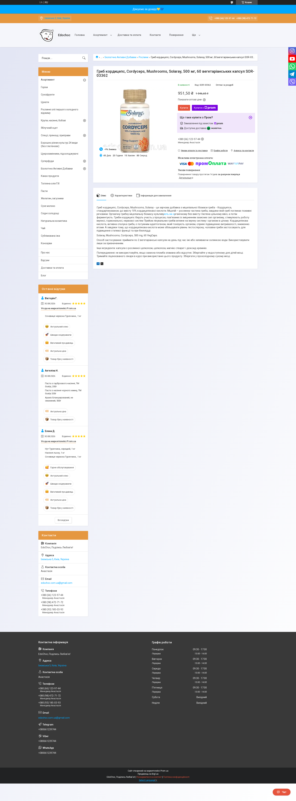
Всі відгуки (63, 520)
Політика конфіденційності (176, 777)
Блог (43, 275)
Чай (43, 228)
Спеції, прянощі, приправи (55, 135)
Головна (80, 35)
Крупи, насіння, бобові (53, 120)
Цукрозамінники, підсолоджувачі (59, 153)
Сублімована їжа (50, 235)
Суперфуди (47, 161)
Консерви (46, 243)
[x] (102, 264)
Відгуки (45, 260)
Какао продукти (50, 176)
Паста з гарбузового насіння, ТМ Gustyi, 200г (62, 385)
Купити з (199, 107)
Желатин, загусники (52, 198)
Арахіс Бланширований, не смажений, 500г (59, 399)
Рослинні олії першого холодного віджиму (59, 111)
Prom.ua (164, 771)
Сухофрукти (47, 94)
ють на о (169, 214)
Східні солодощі (50, 213)
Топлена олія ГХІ (50, 183)
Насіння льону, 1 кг (55, 452)
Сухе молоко (48, 206)
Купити (184, 107)
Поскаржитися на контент (149, 777)
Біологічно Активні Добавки (120, 57)
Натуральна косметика (54, 220)
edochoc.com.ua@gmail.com (56, 583)
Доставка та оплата (129, 35)
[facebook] (98, 264)
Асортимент (100, 35)
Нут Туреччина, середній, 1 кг (60, 449)
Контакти (155, 35)
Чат (284, 792)
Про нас (45, 252)
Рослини (143, 57)
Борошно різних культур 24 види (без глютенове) (59, 144)
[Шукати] (84, 58)
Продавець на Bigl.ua (148, 774)
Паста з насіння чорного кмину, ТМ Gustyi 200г (63, 392)
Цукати (45, 102)
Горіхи (44, 87)
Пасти (44, 191)
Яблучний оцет (49, 127)
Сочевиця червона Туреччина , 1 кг (63, 316)
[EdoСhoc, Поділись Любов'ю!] (47, 35)
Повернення (176, 35)
